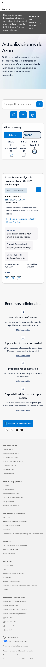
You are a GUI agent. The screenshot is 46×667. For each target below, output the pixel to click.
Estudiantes (7, 577)
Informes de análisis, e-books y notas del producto (20, 586)
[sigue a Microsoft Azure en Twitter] (6, 429)
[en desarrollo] (11, 154)
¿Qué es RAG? (7, 630)
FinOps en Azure (8, 501)
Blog (4, 569)
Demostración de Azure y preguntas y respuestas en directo (23, 534)
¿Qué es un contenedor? (11, 626)
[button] (13, 114)
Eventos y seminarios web (11, 581)
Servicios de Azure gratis (11, 493)
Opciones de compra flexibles (13, 497)
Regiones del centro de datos (12, 461)
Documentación (8, 565)
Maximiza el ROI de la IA (11, 506)
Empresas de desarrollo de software (15, 545)
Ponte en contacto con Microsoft (14, 651)
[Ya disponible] (34, 151)
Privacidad (29, 651)
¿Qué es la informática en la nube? (14, 601)
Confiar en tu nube (9, 465)
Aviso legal (6, 655)
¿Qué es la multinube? (10, 605)
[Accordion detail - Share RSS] (13, 278)
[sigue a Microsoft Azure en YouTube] (21, 429)
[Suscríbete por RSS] (23, 114)
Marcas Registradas (18, 655)
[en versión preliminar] (23, 154)
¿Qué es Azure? (8, 449)
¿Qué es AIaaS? (8, 618)
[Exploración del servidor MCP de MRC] (32, 114)
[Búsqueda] (39, 104)
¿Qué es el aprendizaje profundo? (14, 614)
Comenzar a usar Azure (11, 453)
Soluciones (6, 517)
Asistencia (6, 529)
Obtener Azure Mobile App (19, 423)
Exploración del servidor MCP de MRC (34, 22)
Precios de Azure (8, 489)
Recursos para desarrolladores (13, 573)
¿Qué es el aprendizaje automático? (15, 609)
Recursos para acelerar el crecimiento (15, 521)
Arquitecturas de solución (11, 525)
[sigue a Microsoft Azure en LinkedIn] (16, 429)
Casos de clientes (8, 473)
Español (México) (12, 637)
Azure (5, 9)
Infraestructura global (10, 457)
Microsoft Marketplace (10, 549)
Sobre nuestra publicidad (11, 659)
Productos (6, 485)
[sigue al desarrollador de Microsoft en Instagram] (11, 429)
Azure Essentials (8, 469)
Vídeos (5, 590)
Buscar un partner (9, 553)
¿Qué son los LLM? (9, 622)
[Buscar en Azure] (2, 3)
